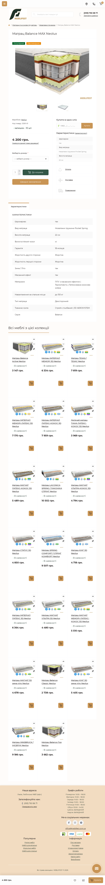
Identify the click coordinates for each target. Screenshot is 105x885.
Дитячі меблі (29, 842)
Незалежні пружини (47, 25)
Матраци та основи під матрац (24, 25)
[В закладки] (75, 880)
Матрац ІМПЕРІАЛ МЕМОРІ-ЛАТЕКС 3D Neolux (22, 423)
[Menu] (4, 3)
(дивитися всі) (81, 133)
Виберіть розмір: (20, 153)
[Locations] (86, 3)
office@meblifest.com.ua (75, 828)
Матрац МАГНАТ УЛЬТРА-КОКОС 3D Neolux (81, 488)
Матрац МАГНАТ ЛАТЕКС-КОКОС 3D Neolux (22, 488)
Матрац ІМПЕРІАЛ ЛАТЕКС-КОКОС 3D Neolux (51, 423)
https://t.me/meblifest (81, 822)
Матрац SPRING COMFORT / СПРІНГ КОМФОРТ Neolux (51, 553)
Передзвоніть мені (29, 807)
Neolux (24, 120)
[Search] (34, 14)
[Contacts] (94, 3)
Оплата (68, 169)
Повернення (70, 190)
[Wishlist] (34, 344)
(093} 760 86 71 (91, 13)
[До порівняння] (83, 880)
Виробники (75, 859)
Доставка (69, 180)
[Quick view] (34, 339)
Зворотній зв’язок (76, 854)
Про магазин (75, 842)
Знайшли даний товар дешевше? (25, 143)
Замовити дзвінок (91, 16)
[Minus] (19, 174)
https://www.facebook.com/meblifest (68, 822)
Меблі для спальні (29, 851)
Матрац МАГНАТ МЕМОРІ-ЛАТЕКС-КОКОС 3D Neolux (80, 618)
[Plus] (19, 171)
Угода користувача (75, 848)
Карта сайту (75, 857)
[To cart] (31, 383)
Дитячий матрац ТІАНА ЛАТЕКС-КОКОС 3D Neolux (80, 423)
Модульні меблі (29, 848)
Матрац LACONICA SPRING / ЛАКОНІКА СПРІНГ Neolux (52, 488)
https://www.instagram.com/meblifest (75, 822)
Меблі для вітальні (29, 845)
